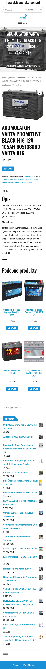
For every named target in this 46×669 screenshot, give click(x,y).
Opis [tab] (5, 191)
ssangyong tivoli (14, 182)
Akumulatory (20, 78)
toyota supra (27, 182)
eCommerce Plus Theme (23, 665)
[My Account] (21, 17)
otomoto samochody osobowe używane (16, 179)
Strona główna (8, 78)
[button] (39, 93)
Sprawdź (8, 169)
